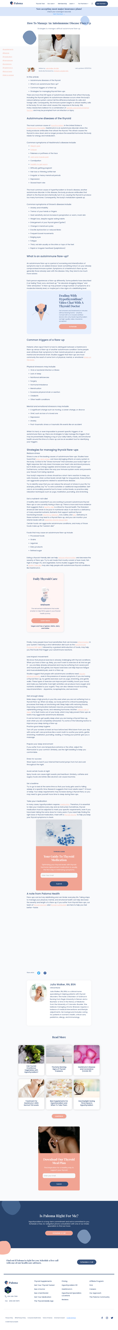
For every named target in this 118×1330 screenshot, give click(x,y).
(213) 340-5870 (14, 1301)
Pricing (64, 1281)
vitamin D (47, 515)
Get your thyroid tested (44, 1285)
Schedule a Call (86, 1262)
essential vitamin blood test (56, 520)
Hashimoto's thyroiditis (36, 128)
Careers (92, 1289)
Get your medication (42, 1297)
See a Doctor (39, 1289)
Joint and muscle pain (39, 157)
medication (65, 804)
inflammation (83, 642)
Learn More (45, 621)
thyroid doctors (40, 905)
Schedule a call (59, 1233)
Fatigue (33, 149)
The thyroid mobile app (43, 1301)
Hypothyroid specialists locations (71, 1294)
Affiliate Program (96, 1281)
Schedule (73, 326)
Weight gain (35, 146)
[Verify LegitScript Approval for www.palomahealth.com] (8, 1290)
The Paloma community (99, 1297)
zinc (74, 515)
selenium (55, 515)
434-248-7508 (12, 1296)
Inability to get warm (39, 164)
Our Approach (95, 1293)
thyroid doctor (71, 815)
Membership (62, 4)
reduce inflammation (67, 557)
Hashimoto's (67, 1289)
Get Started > (101, 4)
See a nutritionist (41, 1293)
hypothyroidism (57, 125)
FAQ (91, 1285)
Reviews (65, 1299)
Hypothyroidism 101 (69, 1285)
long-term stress (43, 459)
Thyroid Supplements (43, 1281)
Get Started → (59, 14)
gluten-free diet (34, 565)
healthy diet (49, 507)
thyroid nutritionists (58, 905)
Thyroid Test (40, 4)
